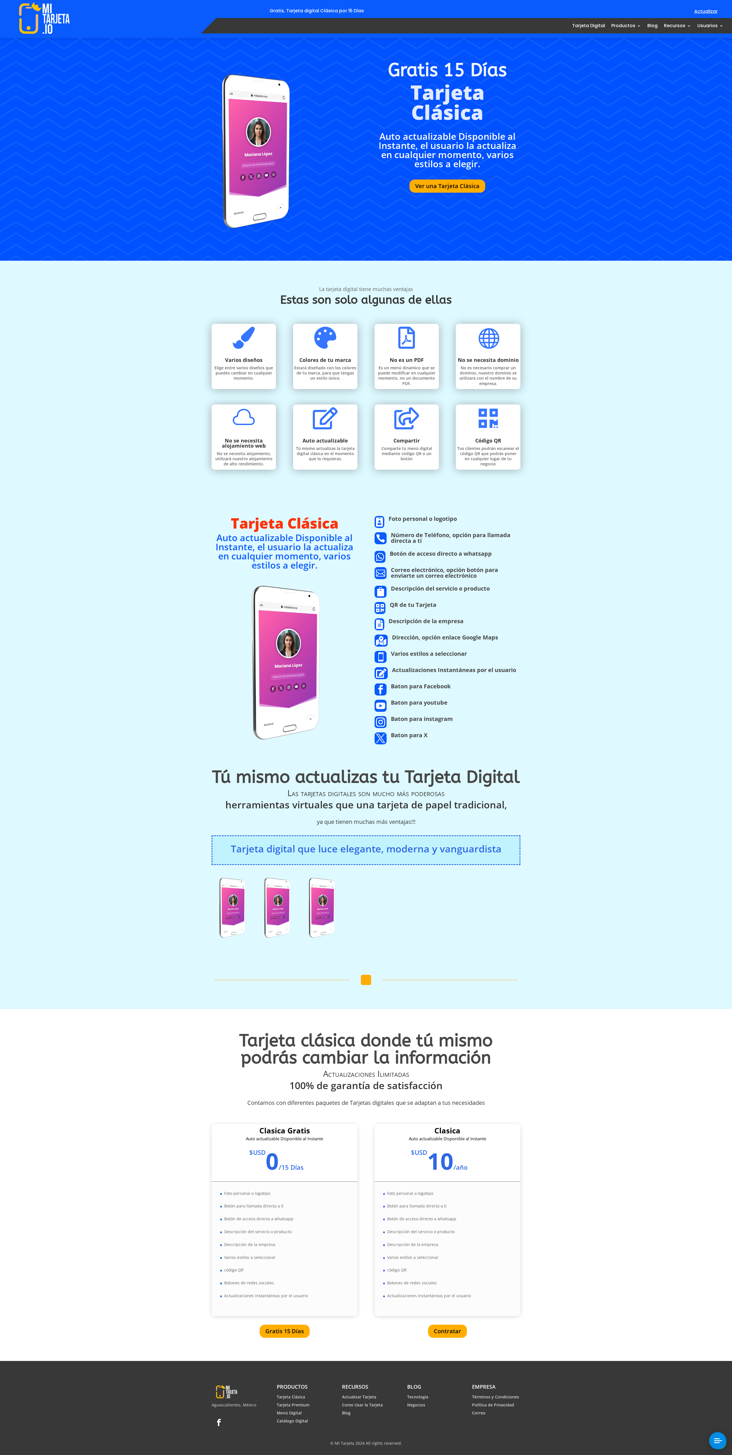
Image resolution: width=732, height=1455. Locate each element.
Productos (623, 25)
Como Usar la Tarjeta (362, 1405)
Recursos (674, 25)
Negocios (416, 1405)
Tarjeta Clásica (291, 1397)
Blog (652, 25)
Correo (479, 1413)
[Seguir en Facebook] (219, 1423)
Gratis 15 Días (284, 1331)
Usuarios (707, 25)
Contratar (447, 1331)
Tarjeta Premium (293, 1405)
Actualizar (706, 11)
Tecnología (417, 1397)
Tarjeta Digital (588, 25)
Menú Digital (289, 1413)
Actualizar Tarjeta (359, 1397)
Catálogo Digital (292, 1421)
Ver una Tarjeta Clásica (447, 186)
